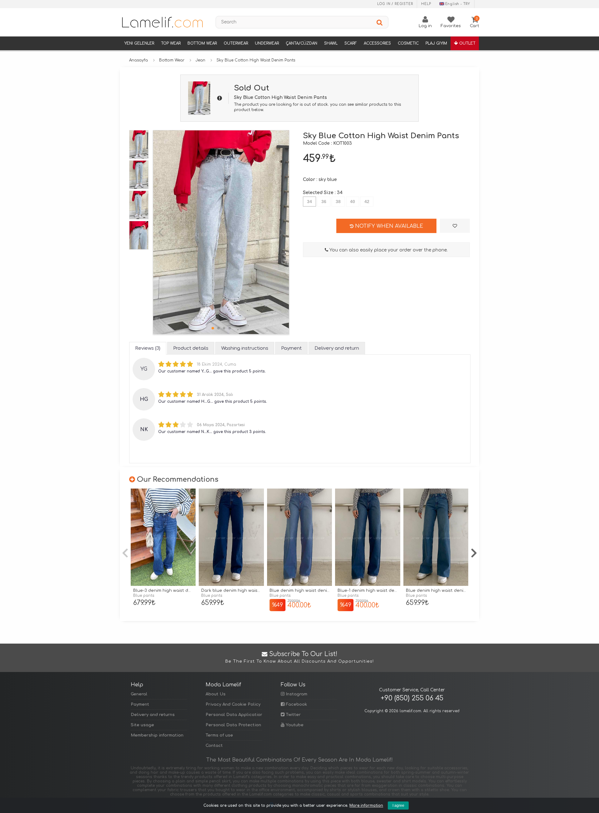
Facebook (296, 704)
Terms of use (219, 735)
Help (426, 4)
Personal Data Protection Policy (234, 725)
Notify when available (388, 226)
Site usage (142, 725)
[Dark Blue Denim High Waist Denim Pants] (231, 537)
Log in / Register (395, 4)
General (139, 694)
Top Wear (171, 43)
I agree (398, 805)
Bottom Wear (202, 43)
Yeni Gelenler (139, 43)
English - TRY (457, 4)
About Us (216, 694)
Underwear (267, 43)
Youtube (294, 725)
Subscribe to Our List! (299, 657)
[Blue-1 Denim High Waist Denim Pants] (367, 537)
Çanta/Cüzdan (301, 43)
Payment (140, 704)
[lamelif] (162, 22)
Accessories (377, 43)
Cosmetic (408, 43)
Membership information (157, 735)
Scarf (350, 43)
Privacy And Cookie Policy (233, 704)
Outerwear (236, 43)
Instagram (296, 694)
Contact (214, 745)
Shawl (331, 43)
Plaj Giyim (436, 43)
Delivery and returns (153, 715)
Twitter (293, 715)
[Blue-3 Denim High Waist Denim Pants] (163, 537)
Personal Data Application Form (234, 715)
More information (366, 805)
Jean (200, 60)
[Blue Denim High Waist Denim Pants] (299, 537)
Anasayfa (138, 60)
